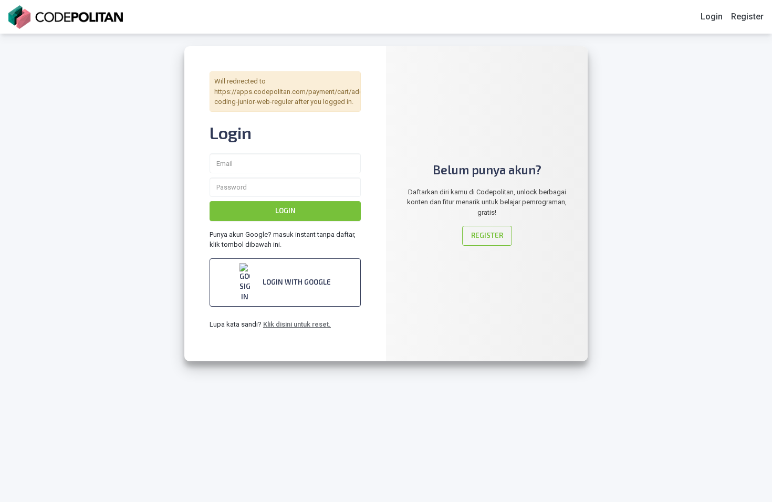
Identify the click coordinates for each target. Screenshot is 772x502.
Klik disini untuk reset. (297, 324)
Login (712, 17)
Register (747, 17)
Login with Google (297, 282)
